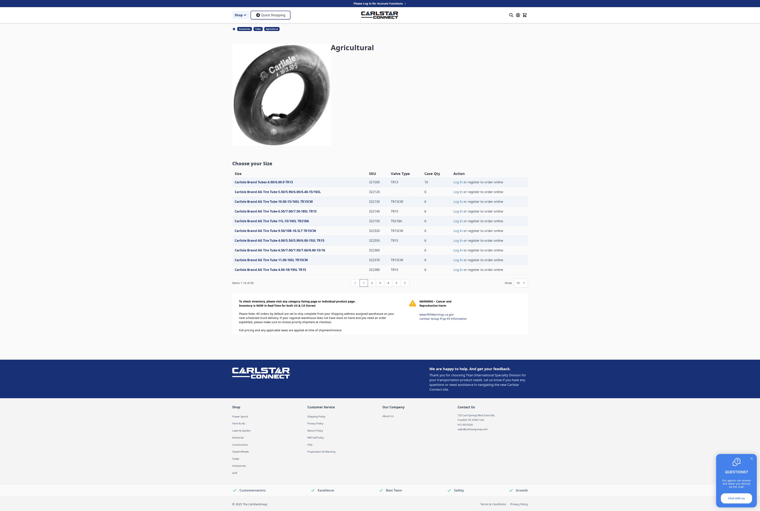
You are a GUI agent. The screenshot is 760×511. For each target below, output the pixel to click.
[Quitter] (751, 458)
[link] (355, 283)
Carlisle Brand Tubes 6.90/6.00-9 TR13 (264, 182)
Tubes (258, 29)
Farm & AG (238, 423)
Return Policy (315, 430)
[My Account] (518, 15)
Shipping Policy (316, 416)
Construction (240, 444)
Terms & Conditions (493, 504)
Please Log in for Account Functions (378, 3)
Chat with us (736, 498)
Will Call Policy (315, 437)
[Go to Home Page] (234, 29)
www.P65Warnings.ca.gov (436, 314)
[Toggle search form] (511, 15)
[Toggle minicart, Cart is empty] (525, 15)
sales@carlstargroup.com (473, 429)
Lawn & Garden (241, 430)
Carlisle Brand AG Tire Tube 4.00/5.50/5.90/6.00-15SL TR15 (279, 240)
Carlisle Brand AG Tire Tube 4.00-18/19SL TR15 (270, 270)
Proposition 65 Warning (321, 451)
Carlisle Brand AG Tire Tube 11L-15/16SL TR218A (272, 221)
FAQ (309, 444)
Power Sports (240, 416)
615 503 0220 (465, 424)
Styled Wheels (240, 451)
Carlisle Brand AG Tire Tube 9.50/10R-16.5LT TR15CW (275, 231)
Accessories (244, 29)
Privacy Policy (315, 423)
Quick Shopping (273, 15)
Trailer (235, 459)
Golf (234, 473)
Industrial (238, 437)
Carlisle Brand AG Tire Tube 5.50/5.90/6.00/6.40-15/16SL (278, 192)
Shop (239, 15)
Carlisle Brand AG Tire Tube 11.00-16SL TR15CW (271, 260)
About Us (388, 416)
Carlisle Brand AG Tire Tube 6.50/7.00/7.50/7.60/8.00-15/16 (280, 250)
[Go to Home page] (380, 15)
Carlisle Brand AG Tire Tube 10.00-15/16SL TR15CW (274, 201)
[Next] (405, 283)
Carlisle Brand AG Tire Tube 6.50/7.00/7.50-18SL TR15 (276, 211)
